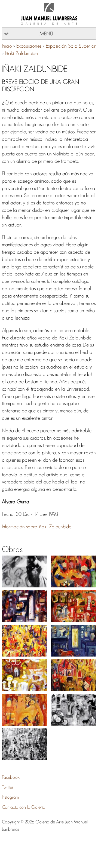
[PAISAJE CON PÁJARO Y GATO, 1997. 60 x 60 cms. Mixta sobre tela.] (73, 571)
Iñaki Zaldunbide (21, 53)
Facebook (11, 777)
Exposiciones (28, 46)
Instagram (10, 796)
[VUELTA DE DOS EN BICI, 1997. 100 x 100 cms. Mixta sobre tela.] (24, 710)
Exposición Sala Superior (71, 46)
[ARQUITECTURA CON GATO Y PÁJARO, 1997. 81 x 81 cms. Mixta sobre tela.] (24, 606)
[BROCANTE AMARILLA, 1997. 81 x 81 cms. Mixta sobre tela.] (24, 675)
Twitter (7, 786)
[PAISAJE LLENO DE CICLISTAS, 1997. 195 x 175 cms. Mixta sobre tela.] (24, 641)
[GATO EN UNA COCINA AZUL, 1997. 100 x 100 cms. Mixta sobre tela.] (73, 641)
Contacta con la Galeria (23, 807)
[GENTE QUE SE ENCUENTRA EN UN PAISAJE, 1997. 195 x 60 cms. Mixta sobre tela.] (73, 710)
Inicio (7, 46)
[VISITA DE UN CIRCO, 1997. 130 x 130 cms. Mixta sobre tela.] (73, 675)
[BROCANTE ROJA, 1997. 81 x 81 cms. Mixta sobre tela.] (73, 606)
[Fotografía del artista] (24, 571)
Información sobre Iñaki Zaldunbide (36, 526)
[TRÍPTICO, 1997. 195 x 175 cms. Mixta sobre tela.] (24, 744)
